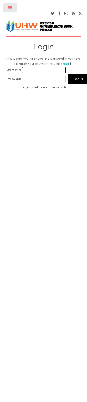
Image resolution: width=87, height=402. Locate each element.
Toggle (10, 8)
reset (66, 64)
